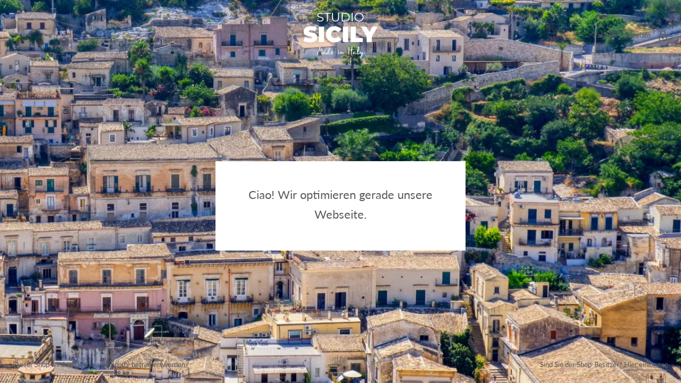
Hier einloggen (646, 364)
